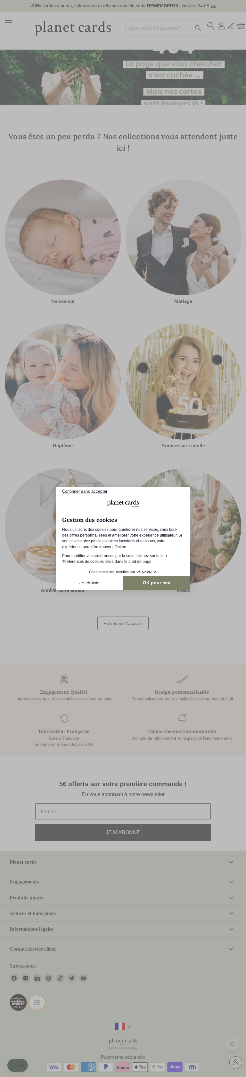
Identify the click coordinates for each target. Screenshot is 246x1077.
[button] (17, 1065)
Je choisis (89, 582)
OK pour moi (156, 582)
